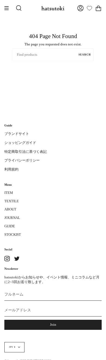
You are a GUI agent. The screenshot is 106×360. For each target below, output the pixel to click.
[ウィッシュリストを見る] (89, 8)
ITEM (8, 193)
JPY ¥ (12, 347)
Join (53, 325)
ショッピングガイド (20, 143)
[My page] (80, 8)
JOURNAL (12, 218)
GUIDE (9, 226)
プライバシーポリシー (22, 160)
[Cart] (98, 8)
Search (85, 54)
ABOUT (10, 209)
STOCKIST (12, 235)
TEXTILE (11, 201)
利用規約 (11, 169)
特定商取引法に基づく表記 (25, 152)
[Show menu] (8, 8)
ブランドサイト (16, 134)
